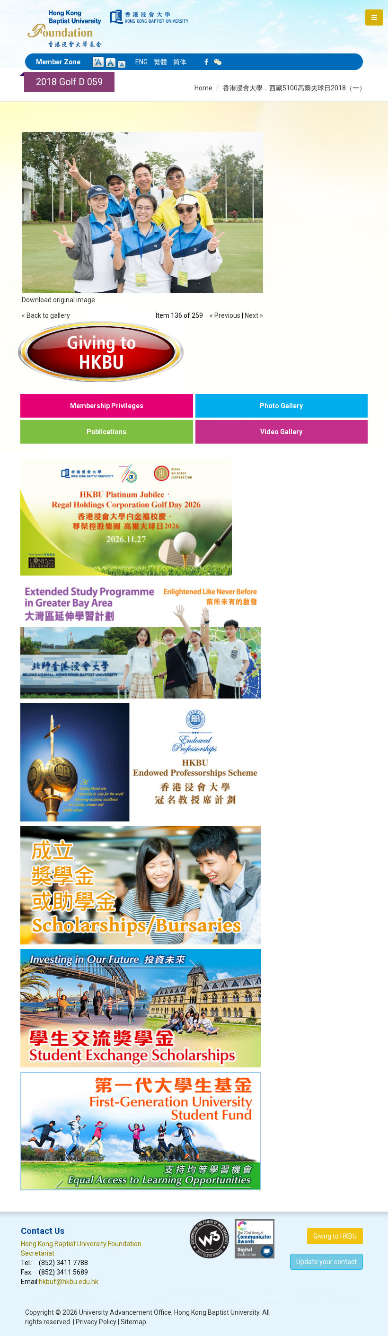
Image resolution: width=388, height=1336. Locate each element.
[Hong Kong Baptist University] (149, 16)
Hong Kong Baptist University (216, 1312)
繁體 (160, 62)
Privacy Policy (96, 1322)
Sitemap (133, 1322)
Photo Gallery (281, 406)
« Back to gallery (46, 315)
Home (203, 88)
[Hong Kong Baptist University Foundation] (64, 23)
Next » (254, 315)
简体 (179, 62)
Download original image (58, 300)
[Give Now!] (194, 351)
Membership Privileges (106, 406)
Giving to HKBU (335, 1236)
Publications (106, 432)
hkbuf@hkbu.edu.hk (68, 1281)
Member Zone (58, 62)
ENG (141, 62)
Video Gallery (281, 432)
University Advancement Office (125, 1312)
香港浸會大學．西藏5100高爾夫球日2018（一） (294, 88)
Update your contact (326, 1262)
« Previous (225, 315)
